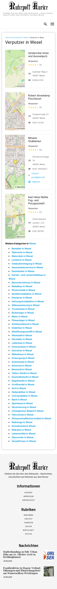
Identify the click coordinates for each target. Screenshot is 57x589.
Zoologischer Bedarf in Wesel (28, 410)
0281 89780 (38, 231)
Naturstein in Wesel (22, 256)
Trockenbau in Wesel (23, 309)
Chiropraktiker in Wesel (24, 395)
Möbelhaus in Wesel (23, 354)
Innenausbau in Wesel (24, 346)
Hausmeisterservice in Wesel (27, 267)
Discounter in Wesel (22, 437)
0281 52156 (38, 122)
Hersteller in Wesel (22, 339)
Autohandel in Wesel (23, 361)
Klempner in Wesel (22, 297)
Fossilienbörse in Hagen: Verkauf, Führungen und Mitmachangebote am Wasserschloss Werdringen (22, 571)
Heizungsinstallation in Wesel (28, 301)
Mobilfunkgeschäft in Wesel (27, 331)
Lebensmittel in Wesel (23, 433)
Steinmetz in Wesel (22, 252)
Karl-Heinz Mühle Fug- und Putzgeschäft (38, 200)
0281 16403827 (39, 169)
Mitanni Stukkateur (34, 139)
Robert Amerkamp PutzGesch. (39, 97)
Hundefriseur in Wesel (24, 441)
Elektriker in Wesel (22, 327)
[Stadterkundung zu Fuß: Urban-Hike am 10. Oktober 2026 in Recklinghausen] (49, 555)
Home (7, 37)
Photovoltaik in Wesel (23, 290)
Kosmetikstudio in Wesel (25, 377)
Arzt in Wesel (19, 388)
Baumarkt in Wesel (22, 369)
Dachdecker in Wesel (23, 271)
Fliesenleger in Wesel (23, 320)
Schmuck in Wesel (22, 365)
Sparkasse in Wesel (22, 403)
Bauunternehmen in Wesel (26, 282)
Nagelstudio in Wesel (23, 380)
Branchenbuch (16, 37)
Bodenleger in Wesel (23, 312)
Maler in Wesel (20, 316)
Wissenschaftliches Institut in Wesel (31, 418)
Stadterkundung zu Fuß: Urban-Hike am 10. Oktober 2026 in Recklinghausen (20, 554)
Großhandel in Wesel (23, 384)
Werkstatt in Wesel (22, 335)
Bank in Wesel (19, 399)
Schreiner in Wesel (22, 350)
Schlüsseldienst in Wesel (25, 324)
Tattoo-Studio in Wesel (24, 373)
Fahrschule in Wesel (23, 414)
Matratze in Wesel (21, 429)
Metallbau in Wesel (22, 286)
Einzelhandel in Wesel (23, 426)
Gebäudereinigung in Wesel (27, 263)
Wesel (26, 37)
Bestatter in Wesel (21, 248)
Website (36, 182)
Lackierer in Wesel (22, 259)
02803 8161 (38, 80)
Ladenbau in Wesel (22, 343)
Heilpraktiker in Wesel (23, 392)
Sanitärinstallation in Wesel (26, 293)
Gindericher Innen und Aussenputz (38, 54)
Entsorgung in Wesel (23, 358)
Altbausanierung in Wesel (26, 305)
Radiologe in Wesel (22, 422)
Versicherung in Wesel (24, 407)
